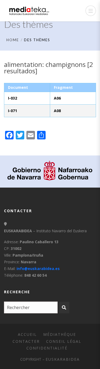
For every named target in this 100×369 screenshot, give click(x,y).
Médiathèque (59, 334)
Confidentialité (46, 348)
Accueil (27, 334)
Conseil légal (63, 341)
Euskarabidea (63, 359)
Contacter (26, 341)
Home (12, 40)
